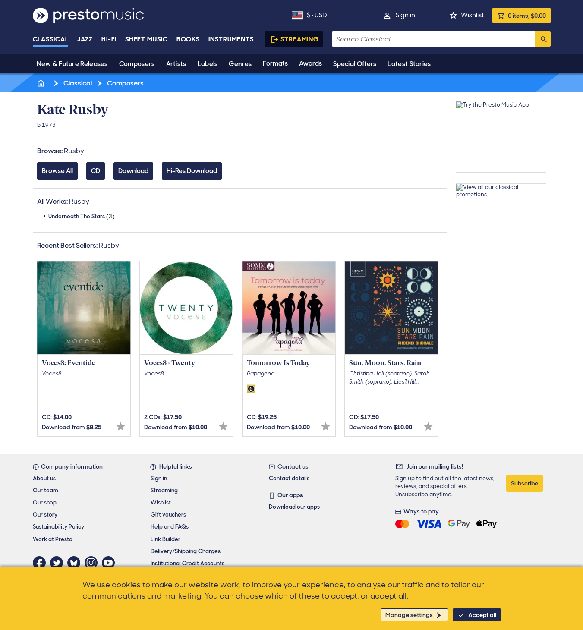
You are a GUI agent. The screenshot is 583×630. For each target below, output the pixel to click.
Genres (240, 64)
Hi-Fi (109, 39)
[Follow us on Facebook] (41, 562)
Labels (208, 64)
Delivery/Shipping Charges (186, 551)
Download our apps (294, 506)
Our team (45, 490)
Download (133, 171)
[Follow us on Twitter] (58, 562)
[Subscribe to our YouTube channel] (110, 562)
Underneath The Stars (81, 216)
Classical (51, 39)
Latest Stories (409, 64)
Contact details (289, 478)
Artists (176, 64)
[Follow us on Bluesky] (76, 562)
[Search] (543, 39)
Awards (310, 63)
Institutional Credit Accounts (187, 563)
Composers (137, 64)
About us (44, 478)
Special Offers (354, 64)
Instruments (231, 39)
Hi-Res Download (192, 171)
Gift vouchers (168, 514)
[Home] (42, 83)
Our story (45, 514)
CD (95, 171)
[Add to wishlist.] (120, 426)
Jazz (85, 39)
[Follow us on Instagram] (93, 562)
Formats (275, 63)
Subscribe (524, 483)
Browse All (57, 171)
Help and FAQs (170, 526)
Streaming (299, 39)
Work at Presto (52, 539)
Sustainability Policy (58, 526)
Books (188, 39)
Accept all (482, 615)
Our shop (45, 502)
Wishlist (472, 15)
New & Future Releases (72, 64)
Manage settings (409, 615)
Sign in (405, 15)
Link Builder (165, 539)
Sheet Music (146, 39)
